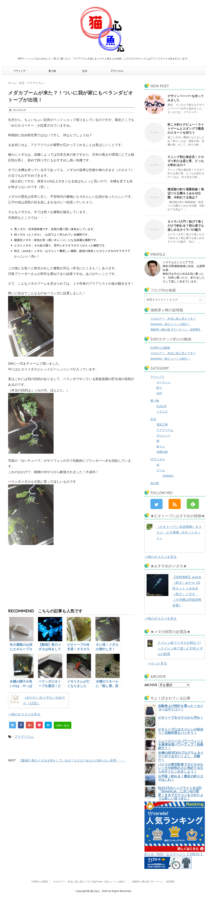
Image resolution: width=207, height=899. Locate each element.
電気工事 (162, 424)
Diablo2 (168, 475)
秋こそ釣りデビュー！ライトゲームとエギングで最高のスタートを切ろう (186, 128)
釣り (159, 388)
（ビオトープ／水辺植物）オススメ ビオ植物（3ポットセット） (179, 532)
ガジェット (163, 435)
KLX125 (161, 406)
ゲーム (160, 470)
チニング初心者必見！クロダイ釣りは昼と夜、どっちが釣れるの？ (186, 161)
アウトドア (20, 70)
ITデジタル (117, 70)
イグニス (162, 411)
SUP (159, 393)
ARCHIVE (150, 685)
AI (157, 465)
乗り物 (52, 70)
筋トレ (160, 446)
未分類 (154, 483)
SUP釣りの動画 (160, 348)
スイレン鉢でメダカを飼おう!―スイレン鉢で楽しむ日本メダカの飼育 (180, 648)
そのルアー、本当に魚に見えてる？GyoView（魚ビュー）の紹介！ (90, 881)
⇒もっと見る (157, 663)
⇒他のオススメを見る (24, 714)
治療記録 (162, 452)
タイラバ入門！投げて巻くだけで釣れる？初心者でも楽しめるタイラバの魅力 (186, 225)
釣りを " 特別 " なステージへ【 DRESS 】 (174, 854)
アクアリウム (24, 737)
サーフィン (163, 382)
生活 (84, 70)
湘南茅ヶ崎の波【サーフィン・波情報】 (175, 329)
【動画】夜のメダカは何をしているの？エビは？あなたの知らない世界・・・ (72, 760)
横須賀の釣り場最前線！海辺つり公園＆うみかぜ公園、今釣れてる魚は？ (186, 193)
